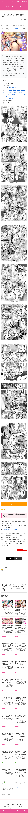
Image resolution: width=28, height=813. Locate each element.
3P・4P (23, 90)
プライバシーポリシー (7, 806)
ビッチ (5, 92)
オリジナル (5, 21)
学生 (19, 94)
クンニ (10, 90)
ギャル (18, 90)
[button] (18, 558)
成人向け (14, 94)
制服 (14, 90)
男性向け (9, 94)
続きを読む (14, 504)
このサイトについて (14, 808)
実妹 (20, 92)
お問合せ (21, 806)
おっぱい (5, 96)
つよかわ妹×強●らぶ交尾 (15, 87)
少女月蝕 (16, 29)
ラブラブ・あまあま (13, 92)
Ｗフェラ (24, 94)
